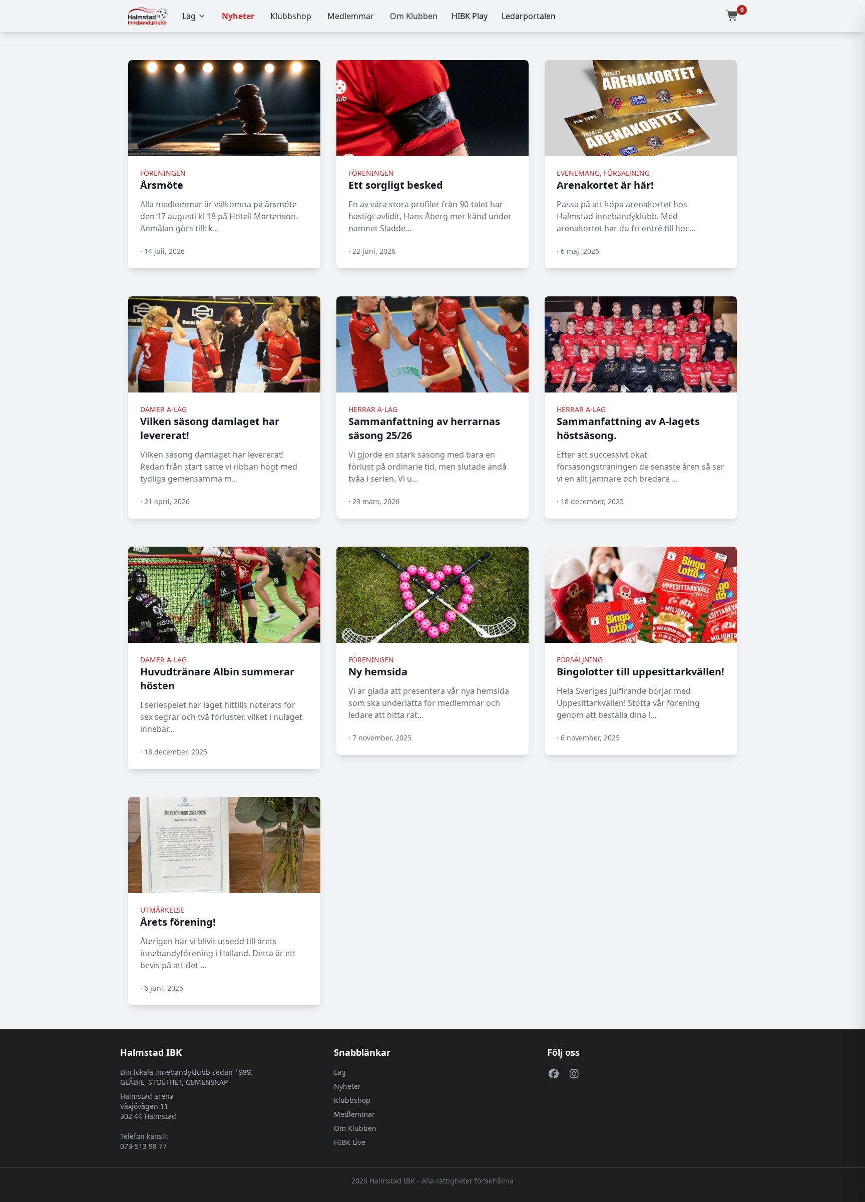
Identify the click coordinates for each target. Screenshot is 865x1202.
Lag (189, 16)
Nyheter (238, 16)
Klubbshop (290, 16)
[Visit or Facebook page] (553, 1073)
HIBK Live (349, 1142)
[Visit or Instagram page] (574, 1073)
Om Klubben (414, 16)
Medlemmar (350, 16)
